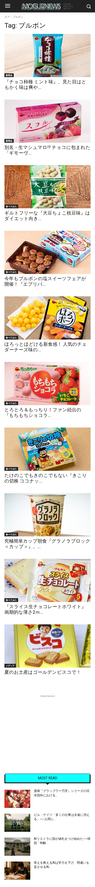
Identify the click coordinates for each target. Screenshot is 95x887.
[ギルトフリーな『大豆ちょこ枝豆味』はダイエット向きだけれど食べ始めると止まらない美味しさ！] (47, 186)
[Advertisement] (47, 726)
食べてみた (11, 206)
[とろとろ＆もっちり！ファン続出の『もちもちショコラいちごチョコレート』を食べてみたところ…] (47, 383)
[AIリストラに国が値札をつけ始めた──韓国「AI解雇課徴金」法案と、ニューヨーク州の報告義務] (17, 847)
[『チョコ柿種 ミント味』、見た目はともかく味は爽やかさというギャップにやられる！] (47, 55)
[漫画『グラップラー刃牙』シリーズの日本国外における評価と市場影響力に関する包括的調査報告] (17, 799)
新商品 (9, 75)
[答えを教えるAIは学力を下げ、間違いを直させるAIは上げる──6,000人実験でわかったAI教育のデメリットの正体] (17, 871)
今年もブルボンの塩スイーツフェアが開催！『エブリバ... (45, 281)
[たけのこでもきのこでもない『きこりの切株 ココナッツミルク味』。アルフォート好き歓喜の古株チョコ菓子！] (47, 449)
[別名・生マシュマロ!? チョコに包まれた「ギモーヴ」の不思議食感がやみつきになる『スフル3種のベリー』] (47, 121)
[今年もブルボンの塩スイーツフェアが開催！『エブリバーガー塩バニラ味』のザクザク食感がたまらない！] (47, 252)
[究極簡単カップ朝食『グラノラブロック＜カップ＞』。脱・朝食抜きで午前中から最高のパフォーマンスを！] (47, 514)
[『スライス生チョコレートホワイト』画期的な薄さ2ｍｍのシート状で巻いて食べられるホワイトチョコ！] (47, 580)
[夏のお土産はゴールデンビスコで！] (47, 646)
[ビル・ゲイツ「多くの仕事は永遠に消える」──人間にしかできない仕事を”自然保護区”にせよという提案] (17, 823)
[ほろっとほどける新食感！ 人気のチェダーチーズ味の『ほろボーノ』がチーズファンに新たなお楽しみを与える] (47, 318)
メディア (10, 665)
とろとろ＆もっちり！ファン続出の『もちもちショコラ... (42, 412)
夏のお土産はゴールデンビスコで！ (42, 672)
